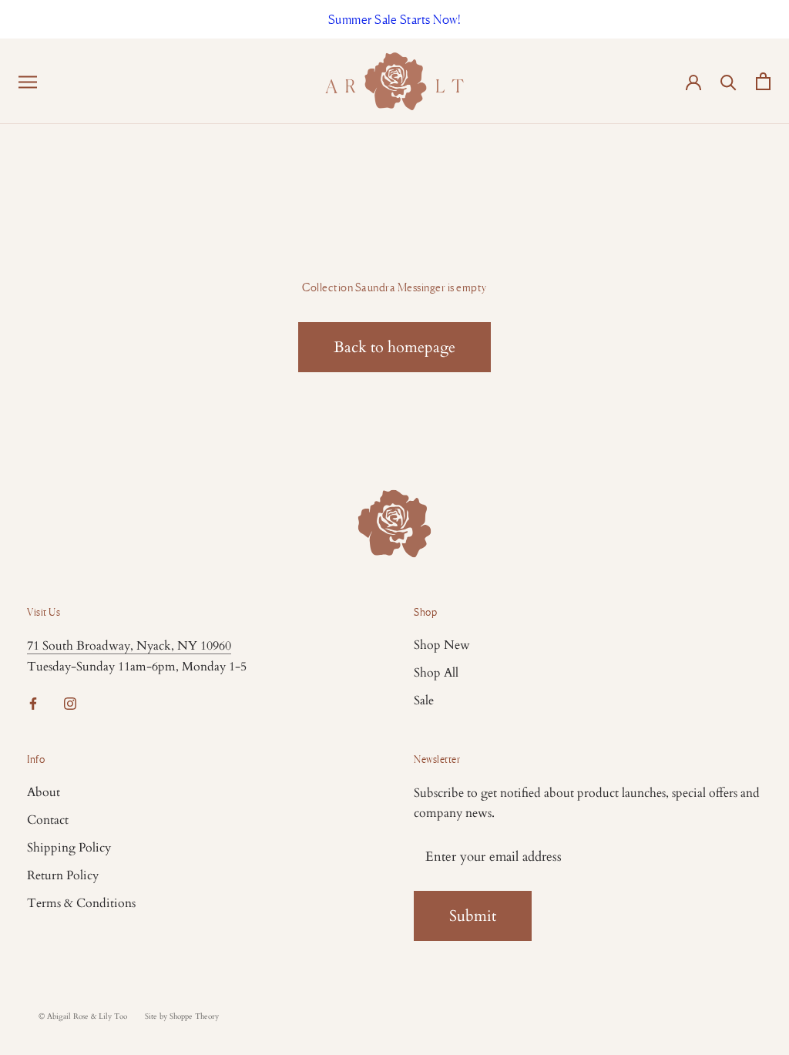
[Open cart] (763, 81)
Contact (48, 819)
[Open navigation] (27, 81)
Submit (472, 915)
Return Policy (63, 875)
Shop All (436, 672)
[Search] (728, 81)
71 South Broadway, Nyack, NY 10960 (129, 645)
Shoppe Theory (194, 1016)
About (43, 792)
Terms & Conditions (81, 903)
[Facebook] (33, 702)
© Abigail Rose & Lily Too (83, 1016)
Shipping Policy (69, 847)
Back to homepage (394, 347)
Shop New (442, 645)
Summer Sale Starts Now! (395, 19)
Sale (424, 700)
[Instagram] (70, 702)
